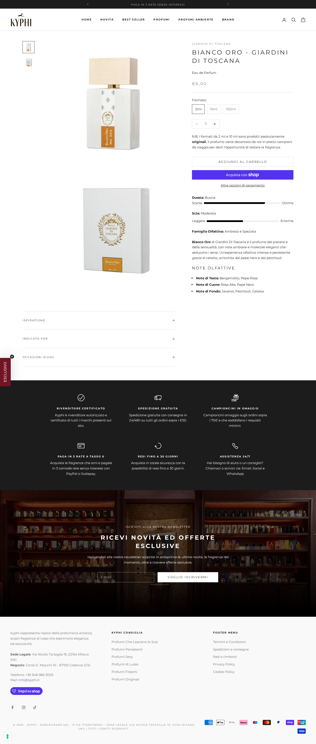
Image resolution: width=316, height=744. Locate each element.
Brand (228, 19)
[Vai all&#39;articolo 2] (29, 63)
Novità (107, 19)
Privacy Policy (224, 664)
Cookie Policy (223, 672)
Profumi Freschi (124, 672)
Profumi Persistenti (127, 649)
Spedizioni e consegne (231, 649)
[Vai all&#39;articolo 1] (29, 47)
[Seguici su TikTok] (35, 707)
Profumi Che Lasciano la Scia (135, 642)
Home (86, 19)
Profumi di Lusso (125, 664)
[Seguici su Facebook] (12, 707)
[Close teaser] (12, 356)
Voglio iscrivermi (188, 577)
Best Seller (133, 19)
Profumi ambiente (196, 19)
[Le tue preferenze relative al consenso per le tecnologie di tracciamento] (7, 736)
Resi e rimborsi (225, 657)
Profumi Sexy (122, 657)
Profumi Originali (125, 679)
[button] (5, 372)
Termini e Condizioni (229, 642)
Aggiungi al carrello (242, 162)
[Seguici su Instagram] (23, 707)
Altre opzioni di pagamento (243, 185)
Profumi (161, 19)
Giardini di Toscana (211, 43)
